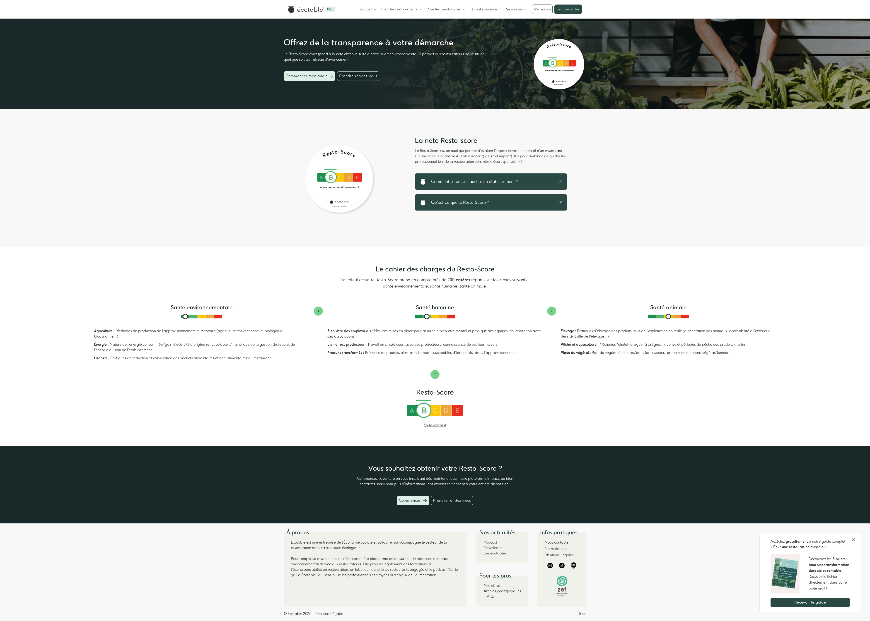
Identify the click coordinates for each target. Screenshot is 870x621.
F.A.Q (488, 596)
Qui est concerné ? (485, 9)
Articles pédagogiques (502, 591)
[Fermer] (853, 539)
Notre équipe (556, 548)
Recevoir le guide (810, 602)
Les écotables (495, 553)
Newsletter (493, 547)
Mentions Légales (559, 555)
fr (580, 613)
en (584, 613)
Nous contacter (557, 542)
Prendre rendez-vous (358, 76)
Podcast (490, 542)
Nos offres (492, 585)
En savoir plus (435, 425)
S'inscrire (542, 9)
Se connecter (568, 9)
